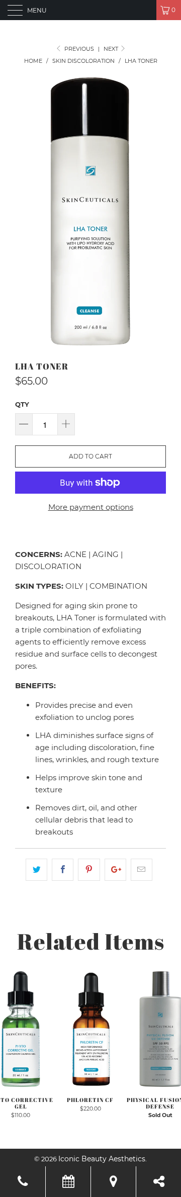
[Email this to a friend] (141, 870)
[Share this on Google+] (115, 870)
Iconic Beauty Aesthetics (101, 1158)
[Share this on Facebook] (62, 870)
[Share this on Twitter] (36, 870)
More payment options (90, 507)
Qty (22, 404)
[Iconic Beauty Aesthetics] (90, 10)
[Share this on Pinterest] (89, 870)
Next (112, 48)
